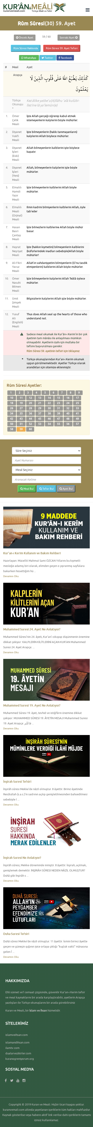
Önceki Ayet (25, 37)
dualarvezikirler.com (18, 1053)
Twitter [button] (49, 57)
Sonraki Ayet (67, 37)
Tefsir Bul (48, 488)
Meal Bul (28, 488)
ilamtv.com (12, 1048)
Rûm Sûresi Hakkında (25, 48)
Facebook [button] (66, 57)
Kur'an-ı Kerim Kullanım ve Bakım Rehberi (32, 553)
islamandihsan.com (17, 1042)
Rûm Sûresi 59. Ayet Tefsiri (62, 48)
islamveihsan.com (16, 1035)
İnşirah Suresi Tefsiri (17, 781)
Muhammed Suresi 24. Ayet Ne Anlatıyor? (31, 629)
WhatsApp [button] (30, 57)
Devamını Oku (11, 576)
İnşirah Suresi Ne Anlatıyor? (22, 857)
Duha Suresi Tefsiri (16, 934)
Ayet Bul (67, 488)
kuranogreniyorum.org (19, 1058)
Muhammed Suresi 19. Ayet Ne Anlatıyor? (31, 705)
